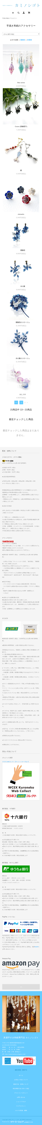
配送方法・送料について (21, 1084)
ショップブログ (21, 1101)
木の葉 (22, 286)
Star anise (21, 82)
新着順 (29, 40)
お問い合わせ (21, 1097)
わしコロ (23, 394)
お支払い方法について (21, 1079)
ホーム (21, 1075)
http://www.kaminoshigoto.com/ (15, 1054)
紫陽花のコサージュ (23, 322)
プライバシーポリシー (21, 1093)
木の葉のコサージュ (23, 358)
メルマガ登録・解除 (21, 1110)
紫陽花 (22, 250)
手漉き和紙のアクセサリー (9, 18)
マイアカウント (21, 1106)
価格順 (22, 40)
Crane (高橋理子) (21, 126)
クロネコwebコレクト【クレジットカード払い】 (15, 761)
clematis (21, 214)
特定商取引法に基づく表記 (21, 1088)
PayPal (36, 946)
